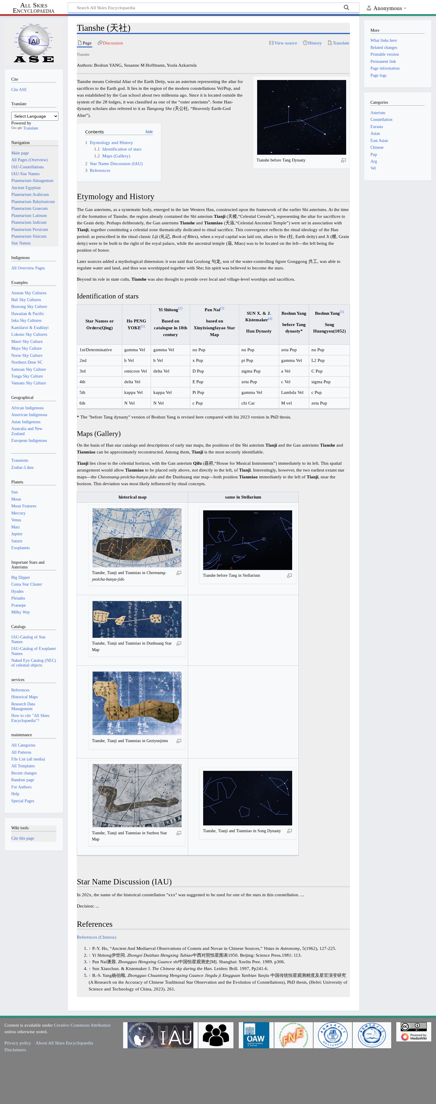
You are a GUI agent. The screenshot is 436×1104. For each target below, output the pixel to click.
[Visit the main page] (33, 42)
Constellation (381, 119)
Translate (30, 128)
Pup (373, 154)
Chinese (377, 147)
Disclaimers (15, 1049)
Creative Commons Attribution (82, 1025)
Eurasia (376, 126)
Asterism (377, 112)
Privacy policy (17, 1042)
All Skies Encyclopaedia (34, 8)
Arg (373, 161)
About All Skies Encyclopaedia (64, 1042)
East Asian (379, 140)
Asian (375, 133)
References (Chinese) (96, 937)
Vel (373, 168)
